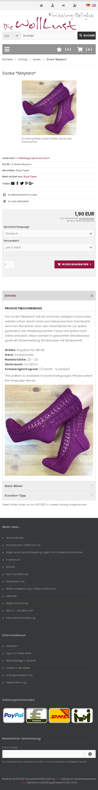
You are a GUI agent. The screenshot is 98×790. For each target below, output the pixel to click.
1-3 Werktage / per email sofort (32, 158)
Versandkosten (86, 218)
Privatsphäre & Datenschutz (23, 545)
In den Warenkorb (74, 264)
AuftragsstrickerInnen (19, 675)
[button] (11, 36)
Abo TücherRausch (17, 574)
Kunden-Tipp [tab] (15, 495)
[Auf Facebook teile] (17, 185)
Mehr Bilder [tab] (14, 486)
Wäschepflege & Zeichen (21, 660)
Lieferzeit (11, 596)
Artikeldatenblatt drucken (22, 195)
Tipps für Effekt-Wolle (18, 653)
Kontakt (10, 567)
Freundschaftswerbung (20, 618)
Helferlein (12, 646)
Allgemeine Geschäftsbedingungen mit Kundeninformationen (44, 552)
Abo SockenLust (15, 581)
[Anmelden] (64, 5)
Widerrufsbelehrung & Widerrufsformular (31, 589)
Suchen (87, 35)
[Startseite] (42, 5)
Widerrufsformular (17, 603)
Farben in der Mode (18, 668)
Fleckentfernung (16, 682)
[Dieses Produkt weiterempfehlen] (12, 185)
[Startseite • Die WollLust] (49, 21)
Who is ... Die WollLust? (19, 610)
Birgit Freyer (30, 176)
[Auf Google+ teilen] (31, 185)
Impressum (13, 559)
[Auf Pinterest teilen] (26, 185)
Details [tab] (10, 295)
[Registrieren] (75, 5)
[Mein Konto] (53, 5)
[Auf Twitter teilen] (22, 185)
